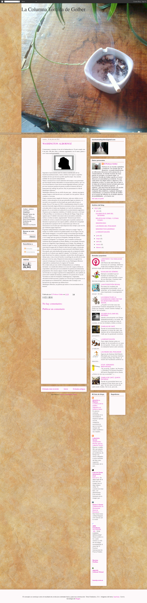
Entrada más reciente (51, 389)
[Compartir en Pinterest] (52, 297)
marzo (98, 244)
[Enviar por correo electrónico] (43, 297)
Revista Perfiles (95, 561)
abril (98, 241)
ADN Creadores (96, 527)
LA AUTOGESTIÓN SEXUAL (110, 284)
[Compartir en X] (47, 297)
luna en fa (96, 477)
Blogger (77, 599)
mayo (98, 238)
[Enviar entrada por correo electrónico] (73, 294)
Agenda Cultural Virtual (98, 571)
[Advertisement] (64, 371)
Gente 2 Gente (98, 505)
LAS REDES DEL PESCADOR (106, 226)
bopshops (117, 597)
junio (98, 235)
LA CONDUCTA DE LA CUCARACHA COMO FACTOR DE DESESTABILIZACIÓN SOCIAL (111, 299)
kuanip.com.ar (98, 580)
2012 (96, 208)
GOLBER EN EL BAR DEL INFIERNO (104, 214)
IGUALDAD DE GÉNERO (109, 272)
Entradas (29, 248)
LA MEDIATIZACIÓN (103, 232)
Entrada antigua (79, 389)
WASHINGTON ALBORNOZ (105, 229)
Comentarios (30, 252)
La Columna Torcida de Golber (53, 9)
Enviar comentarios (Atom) (68, 394)
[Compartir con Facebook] (50, 297)
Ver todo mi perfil (98, 198)
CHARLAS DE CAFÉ (108, 326)
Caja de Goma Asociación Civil (98, 474)
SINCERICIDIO (101, 223)
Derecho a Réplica (96, 401)
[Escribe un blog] (45, 297)
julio (97, 211)
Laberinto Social (96, 439)
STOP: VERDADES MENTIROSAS (107, 365)
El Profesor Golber (110, 164)
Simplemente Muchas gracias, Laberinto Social (98, 443)
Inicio (66, 389)
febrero (99, 247)
